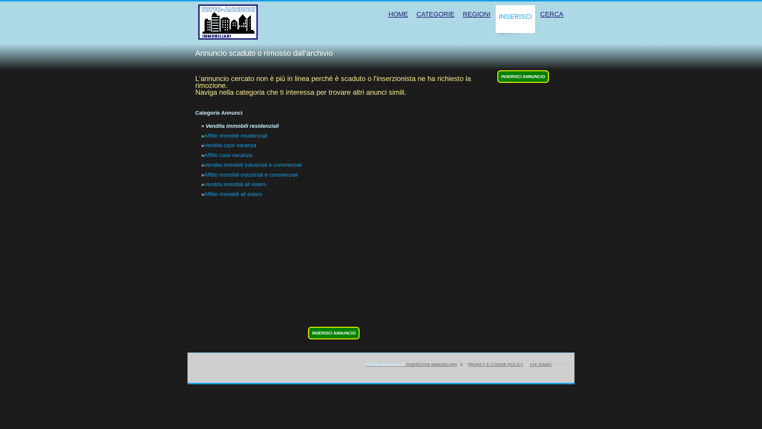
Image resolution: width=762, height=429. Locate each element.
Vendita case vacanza (230, 145)
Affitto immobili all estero (233, 194)
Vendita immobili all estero (235, 184)
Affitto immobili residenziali (235, 136)
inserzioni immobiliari (411, 364)
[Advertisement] (373, 283)
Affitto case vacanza (228, 155)
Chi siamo (541, 364)
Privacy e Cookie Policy (495, 364)
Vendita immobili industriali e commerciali (253, 165)
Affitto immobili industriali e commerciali (251, 175)
